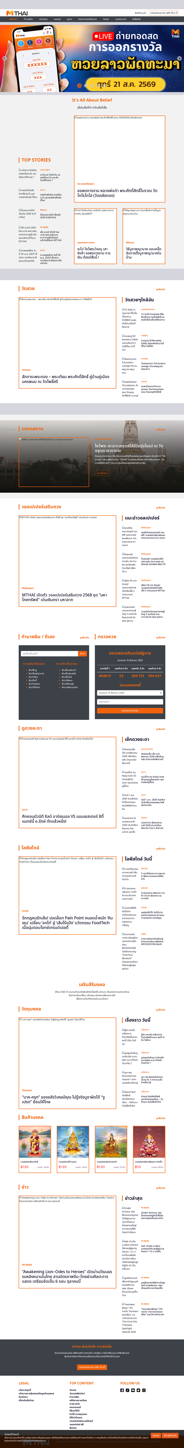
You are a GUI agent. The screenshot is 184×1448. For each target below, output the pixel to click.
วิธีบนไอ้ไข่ (74, 1410)
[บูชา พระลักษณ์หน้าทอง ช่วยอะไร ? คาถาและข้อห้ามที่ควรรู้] (130, 1077)
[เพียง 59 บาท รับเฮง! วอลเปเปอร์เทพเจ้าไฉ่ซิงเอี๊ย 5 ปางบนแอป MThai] (130, 589)
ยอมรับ (156, 1435)
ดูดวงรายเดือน (147, 749)
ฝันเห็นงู (33, 670)
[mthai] (17, 12)
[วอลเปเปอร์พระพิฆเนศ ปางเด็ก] (149, 1142)
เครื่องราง (145, 1029)
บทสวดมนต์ (120, 19)
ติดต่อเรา (23, 1397)
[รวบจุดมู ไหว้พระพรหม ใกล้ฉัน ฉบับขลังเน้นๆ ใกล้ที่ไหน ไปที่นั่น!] (130, 343)
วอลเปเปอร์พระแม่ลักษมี (81, 1421)
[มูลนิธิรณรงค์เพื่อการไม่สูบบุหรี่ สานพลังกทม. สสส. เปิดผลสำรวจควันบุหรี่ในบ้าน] (130, 1286)
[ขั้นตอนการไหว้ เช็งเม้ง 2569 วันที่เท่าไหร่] (28, 213)
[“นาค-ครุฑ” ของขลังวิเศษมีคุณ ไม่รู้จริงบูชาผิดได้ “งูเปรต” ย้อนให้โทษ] (67, 1052)
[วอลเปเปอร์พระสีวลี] (35, 1142)
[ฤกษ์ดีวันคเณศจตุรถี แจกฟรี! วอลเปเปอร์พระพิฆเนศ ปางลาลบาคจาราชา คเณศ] (130, 536)
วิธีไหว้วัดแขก (75, 1417)
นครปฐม (144, 358)
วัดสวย (106, 19)
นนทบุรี (144, 381)
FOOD (25, 911)
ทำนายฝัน (28, 19)
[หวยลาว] (92, 90)
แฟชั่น (143, 934)
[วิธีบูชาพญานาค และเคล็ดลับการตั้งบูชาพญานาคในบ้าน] (144, 223)
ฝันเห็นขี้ (33, 680)
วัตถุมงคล (27, 1090)
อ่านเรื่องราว (102, 473)
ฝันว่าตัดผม (67, 680)
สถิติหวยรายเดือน (78, 1400)
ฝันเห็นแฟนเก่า (69, 670)
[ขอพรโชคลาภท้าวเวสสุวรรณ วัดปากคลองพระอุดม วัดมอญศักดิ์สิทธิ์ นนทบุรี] (130, 389)
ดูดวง (42, 189)
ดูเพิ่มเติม (160, 289)
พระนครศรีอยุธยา (85, 184)
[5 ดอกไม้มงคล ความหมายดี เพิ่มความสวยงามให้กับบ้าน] (130, 874)
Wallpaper (28, 588)
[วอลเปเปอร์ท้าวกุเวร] (73, 1142)
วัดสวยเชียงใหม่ (77, 1393)
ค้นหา (82, 653)
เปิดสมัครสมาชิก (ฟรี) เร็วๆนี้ (92, 1367)
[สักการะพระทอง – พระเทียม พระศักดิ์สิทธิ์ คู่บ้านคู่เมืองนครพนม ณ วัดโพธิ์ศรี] (67, 331)
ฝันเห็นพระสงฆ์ (69, 673)
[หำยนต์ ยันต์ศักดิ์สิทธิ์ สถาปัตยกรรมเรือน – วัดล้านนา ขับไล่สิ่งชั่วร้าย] (130, 1099)
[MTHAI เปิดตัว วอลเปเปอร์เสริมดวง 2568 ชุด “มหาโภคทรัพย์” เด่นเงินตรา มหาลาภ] (67, 549)
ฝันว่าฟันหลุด (68, 684)
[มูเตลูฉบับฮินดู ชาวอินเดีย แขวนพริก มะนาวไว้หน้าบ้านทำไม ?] (130, 1058)
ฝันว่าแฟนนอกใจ (70, 687)
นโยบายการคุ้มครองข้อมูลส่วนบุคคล (36, 1393)
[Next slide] (179, 58)
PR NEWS (44, 227)
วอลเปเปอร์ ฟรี (76, 1424)
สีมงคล (144, 817)
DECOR (144, 868)
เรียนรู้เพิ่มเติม (170, 1435)
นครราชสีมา (45, 169)
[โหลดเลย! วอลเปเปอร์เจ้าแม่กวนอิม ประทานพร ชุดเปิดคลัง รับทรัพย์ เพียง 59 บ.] (130, 563)
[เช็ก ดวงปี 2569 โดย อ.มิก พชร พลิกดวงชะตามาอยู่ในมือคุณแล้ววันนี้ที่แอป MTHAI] (28, 234)
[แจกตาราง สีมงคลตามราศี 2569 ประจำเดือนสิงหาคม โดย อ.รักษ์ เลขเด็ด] (130, 825)
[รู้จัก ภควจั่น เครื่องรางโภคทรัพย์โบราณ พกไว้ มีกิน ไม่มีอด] (130, 1037)
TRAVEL (144, 335)
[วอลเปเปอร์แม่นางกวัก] (111, 1142)
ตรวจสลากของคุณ (130, 710)
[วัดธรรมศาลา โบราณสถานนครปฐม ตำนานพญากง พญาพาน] (130, 366)
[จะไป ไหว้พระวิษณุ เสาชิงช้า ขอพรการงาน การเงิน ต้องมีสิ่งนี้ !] (95, 223)
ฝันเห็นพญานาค (36, 673)
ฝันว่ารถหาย (34, 684)
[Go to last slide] (4, 58)
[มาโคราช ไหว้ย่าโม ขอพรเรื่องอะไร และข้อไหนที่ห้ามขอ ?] (28, 173)
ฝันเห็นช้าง (67, 677)
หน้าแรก (13, 19)
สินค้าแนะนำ (140, 13)
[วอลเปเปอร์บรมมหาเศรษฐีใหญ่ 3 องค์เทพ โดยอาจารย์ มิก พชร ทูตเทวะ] (130, 614)
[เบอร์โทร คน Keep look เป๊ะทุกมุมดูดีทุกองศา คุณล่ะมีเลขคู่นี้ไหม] (130, 779)
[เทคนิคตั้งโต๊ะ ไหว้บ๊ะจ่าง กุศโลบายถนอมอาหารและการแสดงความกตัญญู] (130, 916)
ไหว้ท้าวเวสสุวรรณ (78, 1414)
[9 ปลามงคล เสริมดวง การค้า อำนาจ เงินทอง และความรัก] (130, 893)
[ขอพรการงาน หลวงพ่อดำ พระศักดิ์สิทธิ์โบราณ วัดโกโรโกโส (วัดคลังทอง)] (119, 147)
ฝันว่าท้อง (33, 677)
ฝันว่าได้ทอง (34, 687)
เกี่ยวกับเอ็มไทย (26, 1400)
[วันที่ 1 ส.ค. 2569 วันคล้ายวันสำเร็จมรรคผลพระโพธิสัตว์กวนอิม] (130, 802)
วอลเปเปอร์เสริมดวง (87, 19)
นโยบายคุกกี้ (25, 1390)
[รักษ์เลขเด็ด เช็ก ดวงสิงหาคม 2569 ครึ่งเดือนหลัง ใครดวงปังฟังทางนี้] (130, 756)
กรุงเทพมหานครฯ (86, 242)
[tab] (79, 85)
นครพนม (26, 370)
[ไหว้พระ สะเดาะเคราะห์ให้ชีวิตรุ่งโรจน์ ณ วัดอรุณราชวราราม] (54, 462)
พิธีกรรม (43, 210)
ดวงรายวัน (74, 1404)
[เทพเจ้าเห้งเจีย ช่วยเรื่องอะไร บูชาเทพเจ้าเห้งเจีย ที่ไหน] (28, 194)
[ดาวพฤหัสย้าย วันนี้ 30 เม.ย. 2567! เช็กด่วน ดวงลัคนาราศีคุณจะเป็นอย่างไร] (28, 255)
